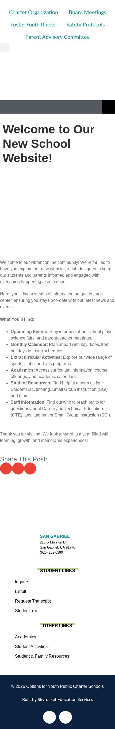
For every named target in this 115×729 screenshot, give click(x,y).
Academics (25, 637)
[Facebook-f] (49, 717)
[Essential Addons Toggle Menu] (108, 107)
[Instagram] (65, 717)
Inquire (21, 582)
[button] (4, 47)
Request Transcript (33, 601)
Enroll (20, 591)
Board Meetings (87, 12)
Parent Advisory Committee (57, 37)
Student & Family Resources (42, 656)
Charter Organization (33, 12)
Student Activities (31, 646)
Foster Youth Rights (33, 25)
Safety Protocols (85, 25)
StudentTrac (26, 610)
